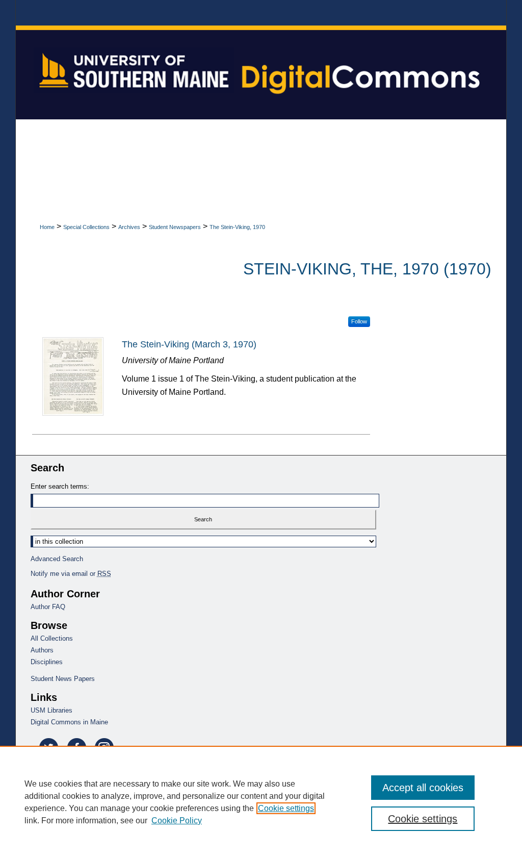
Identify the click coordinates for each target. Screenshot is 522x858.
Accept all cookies (422, 787)
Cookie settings (286, 808)
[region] (261, 802)
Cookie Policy (176, 820)
